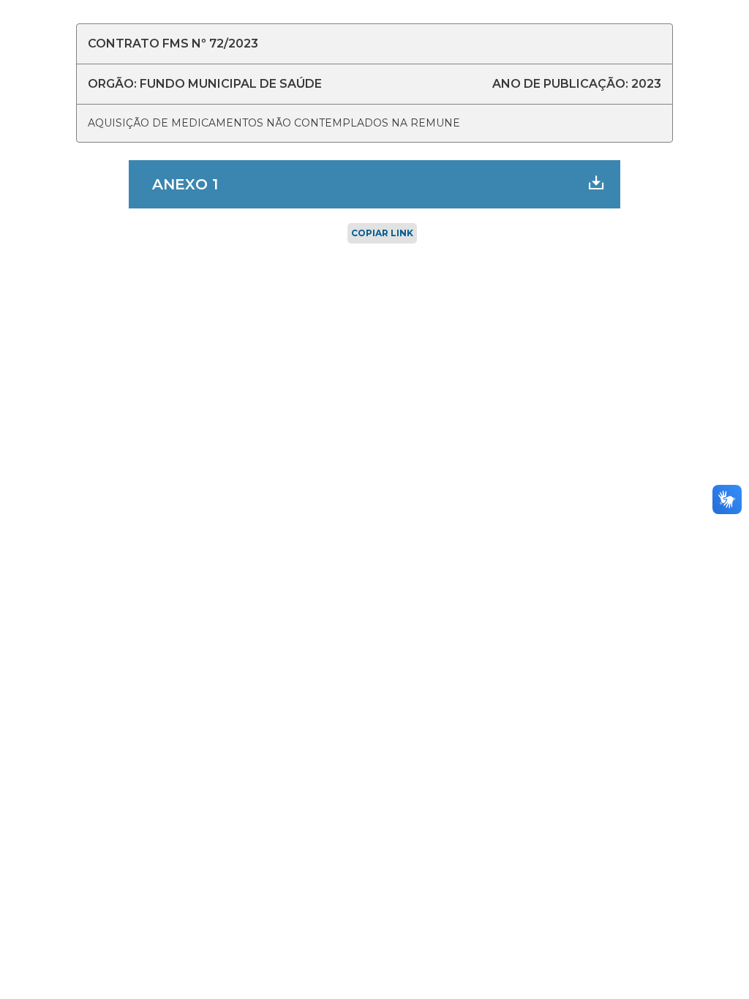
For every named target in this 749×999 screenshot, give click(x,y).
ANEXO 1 (185, 184)
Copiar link (382, 232)
